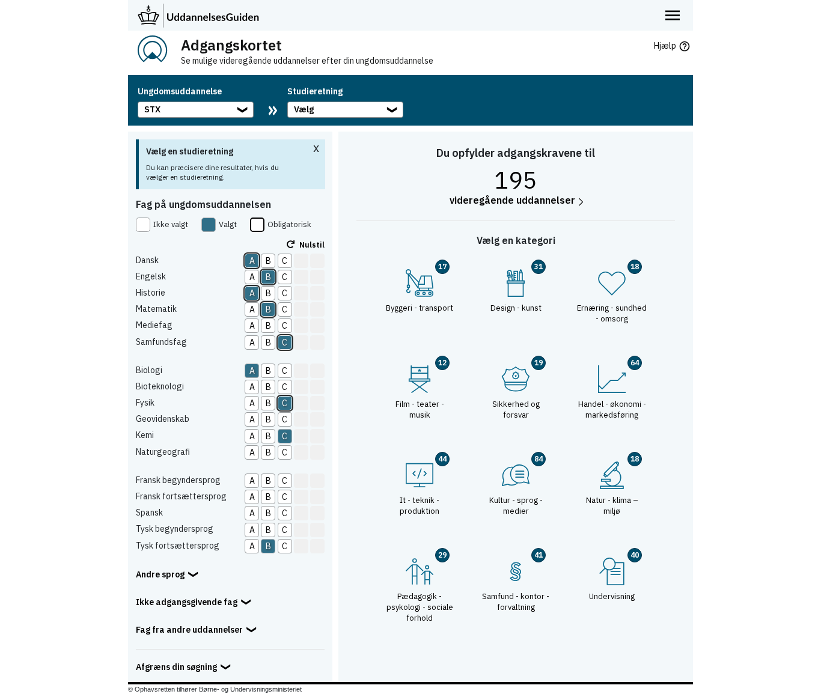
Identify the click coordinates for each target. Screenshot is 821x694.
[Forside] (198, 15)
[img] (152, 51)
